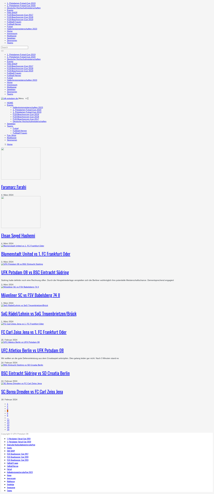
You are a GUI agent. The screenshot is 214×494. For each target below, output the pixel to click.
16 (8, 429)
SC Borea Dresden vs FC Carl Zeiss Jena (32, 391)
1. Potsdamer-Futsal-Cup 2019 (21, 3)
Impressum (12, 33)
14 (8, 425)
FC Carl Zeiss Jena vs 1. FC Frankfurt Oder (34, 332)
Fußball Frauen (14, 22)
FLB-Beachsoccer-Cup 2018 (20, 17)
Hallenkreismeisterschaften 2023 (22, 29)
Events (10, 10)
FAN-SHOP (12, 12)
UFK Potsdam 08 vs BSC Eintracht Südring (35, 272)
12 (8, 420)
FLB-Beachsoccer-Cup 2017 (20, 15)
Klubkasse (11, 36)
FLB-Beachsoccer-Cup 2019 (20, 19)
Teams (10, 43)
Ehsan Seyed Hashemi (18, 235)
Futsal (10, 26)
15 (8, 427)
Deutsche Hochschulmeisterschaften (24, 8)
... (8, 418)
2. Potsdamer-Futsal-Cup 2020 (21, 5)
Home (10, 31)
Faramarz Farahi (13, 187)
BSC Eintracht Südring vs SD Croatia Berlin (35, 373)
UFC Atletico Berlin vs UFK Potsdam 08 (32, 350)
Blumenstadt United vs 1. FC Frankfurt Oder (35, 253)
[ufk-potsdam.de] (9, 98)
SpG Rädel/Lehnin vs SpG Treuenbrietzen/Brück (38, 313)
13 (8, 422)
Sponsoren (12, 40)
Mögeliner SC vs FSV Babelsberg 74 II (30, 295)
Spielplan (11, 38)
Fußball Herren (14, 24)
